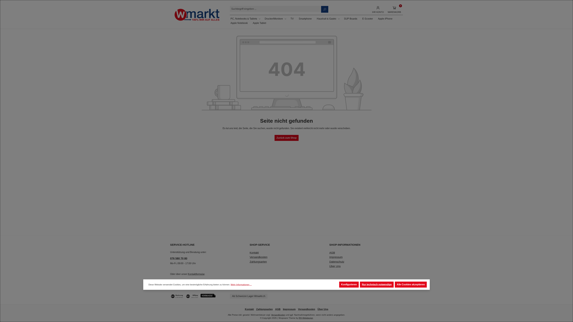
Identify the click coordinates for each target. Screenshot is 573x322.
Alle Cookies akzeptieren (411, 284)
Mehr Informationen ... (241, 284)
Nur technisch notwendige (377, 284)
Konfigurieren (349, 284)
